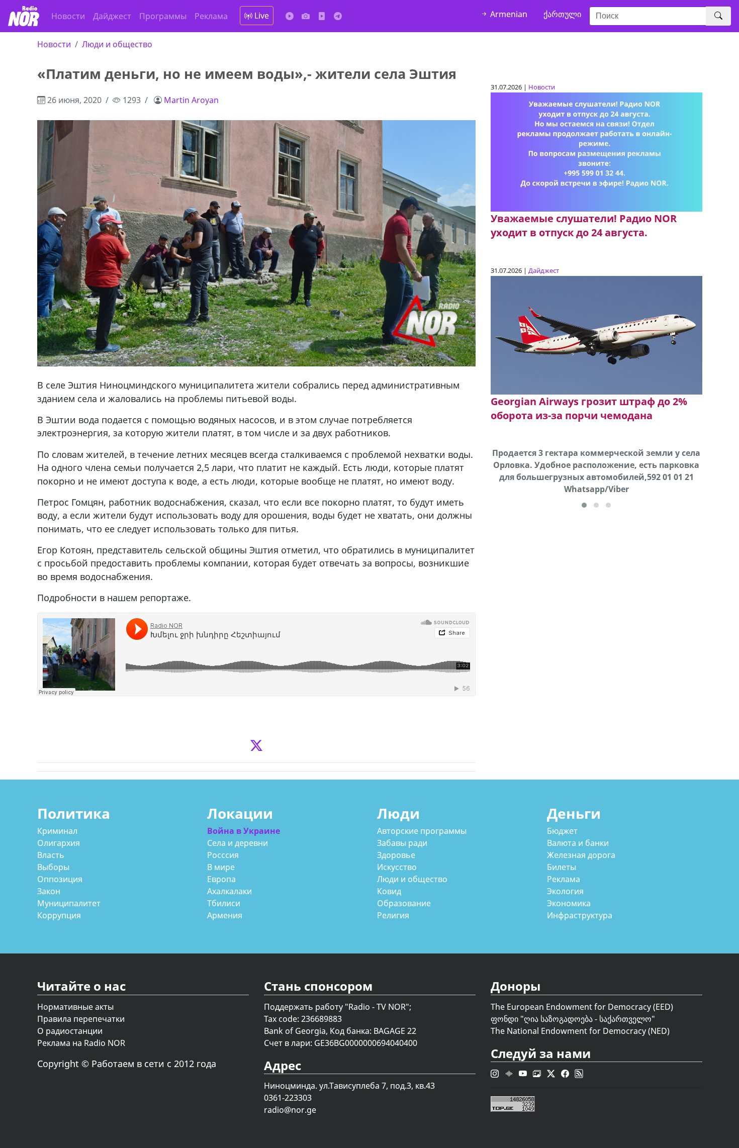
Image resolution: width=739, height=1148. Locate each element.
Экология (565, 891)
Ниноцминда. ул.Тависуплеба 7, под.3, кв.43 (349, 1085)
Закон (48, 891)
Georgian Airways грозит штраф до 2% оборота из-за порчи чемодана (589, 408)
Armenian (507, 14)
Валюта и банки (578, 842)
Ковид (389, 891)
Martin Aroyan (191, 100)
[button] (584, 505)
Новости (68, 16)
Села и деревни (237, 842)
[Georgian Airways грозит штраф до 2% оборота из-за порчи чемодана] (596, 334)
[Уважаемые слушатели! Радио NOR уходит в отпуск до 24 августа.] (596, 151)
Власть (50, 854)
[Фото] (306, 16)
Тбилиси (223, 903)
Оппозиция (59, 879)
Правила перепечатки (81, 1018)
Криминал (57, 830)
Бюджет (562, 830)
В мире (221, 867)
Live (260, 15)
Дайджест (112, 16)
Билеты (561, 867)
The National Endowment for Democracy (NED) (580, 1030)
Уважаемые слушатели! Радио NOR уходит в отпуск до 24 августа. (584, 225)
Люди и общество (117, 44)
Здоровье (396, 854)
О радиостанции (70, 1030)
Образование (404, 903)
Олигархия (58, 842)
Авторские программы (422, 830)
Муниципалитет (69, 903)
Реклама (211, 16)
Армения (224, 915)
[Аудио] (290, 16)
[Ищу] (718, 16)
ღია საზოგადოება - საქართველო (588, 1018)
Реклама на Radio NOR (81, 1042)
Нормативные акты (75, 1006)
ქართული (562, 14)
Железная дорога (581, 854)
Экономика (569, 903)
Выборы (53, 867)
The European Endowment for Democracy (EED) (582, 1006)
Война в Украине (243, 830)
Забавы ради (402, 842)
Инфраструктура (579, 915)
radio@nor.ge (290, 1109)
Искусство (397, 867)
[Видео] (322, 16)
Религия (393, 915)
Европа (221, 879)
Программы (163, 16)
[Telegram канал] (338, 16)
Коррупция (59, 915)
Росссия (223, 854)
